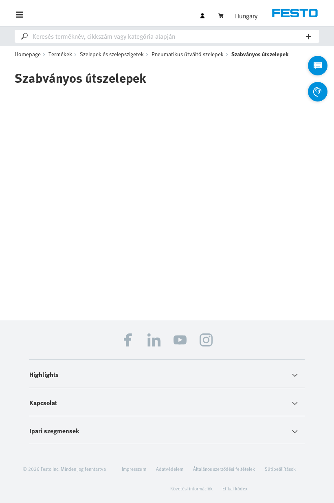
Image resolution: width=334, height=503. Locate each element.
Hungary (246, 16)
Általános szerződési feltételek (224, 468)
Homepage (28, 54)
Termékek (60, 54)
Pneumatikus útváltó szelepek (188, 54)
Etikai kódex (234, 488)
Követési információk (191, 488)
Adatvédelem (169, 468)
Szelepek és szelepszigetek (112, 54)
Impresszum (134, 468)
